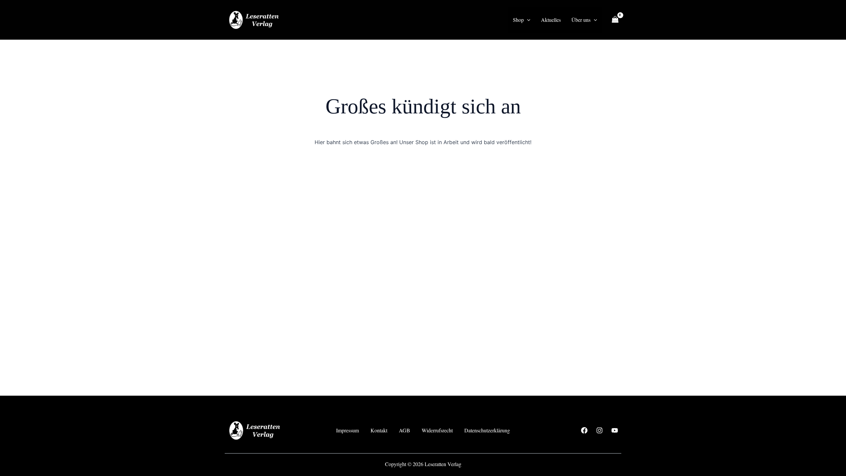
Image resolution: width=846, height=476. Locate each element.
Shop (518, 19)
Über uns (581, 19)
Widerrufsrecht (437, 430)
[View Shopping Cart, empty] (615, 20)
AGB (404, 430)
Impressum (347, 430)
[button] (527, 20)
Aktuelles (551, 19)
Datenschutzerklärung (487, 430)
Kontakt (378, 430)
